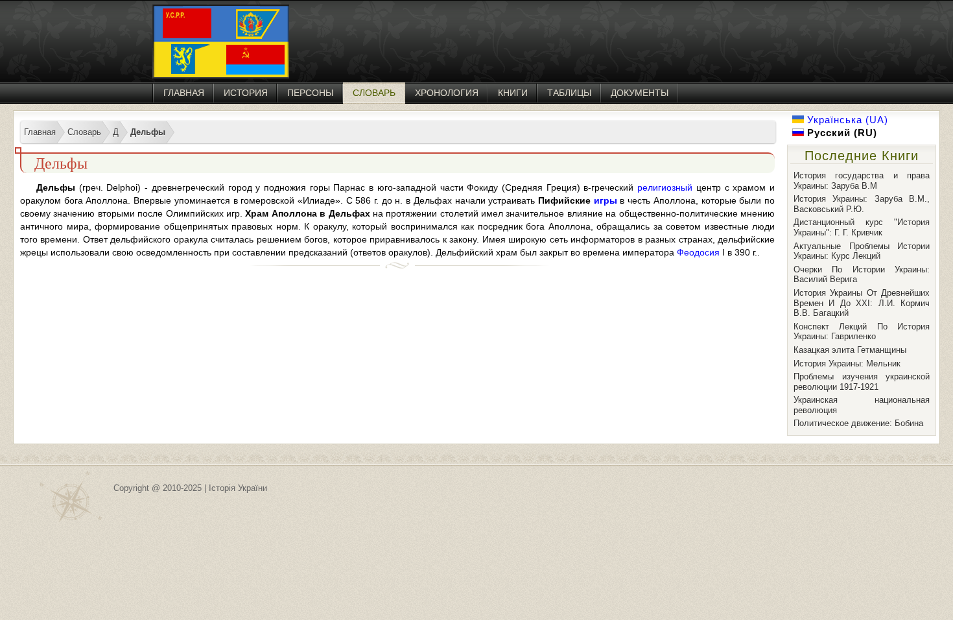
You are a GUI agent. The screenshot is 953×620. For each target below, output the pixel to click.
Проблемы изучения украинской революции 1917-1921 (862, 382)
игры (605, 200)
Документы (639, 93)
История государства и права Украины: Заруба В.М (862, 181)
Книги (513, 93)
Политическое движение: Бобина (858, 423)
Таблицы (569, 93)
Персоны (310, 93)
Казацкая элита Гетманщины (850, 350)
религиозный (664, 187)
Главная (183, 93)
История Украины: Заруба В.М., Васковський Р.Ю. (862, 204)
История (246, 93)
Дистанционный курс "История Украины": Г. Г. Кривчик (862, 227)
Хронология (446, 93)
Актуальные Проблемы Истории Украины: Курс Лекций (862, 251)
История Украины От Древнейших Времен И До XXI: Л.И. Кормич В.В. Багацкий (862, 303)
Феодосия (698, 252)
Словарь (374, 93)
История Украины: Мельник (847, 363)
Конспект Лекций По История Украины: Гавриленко (862, 332)
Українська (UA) (846, 119)
